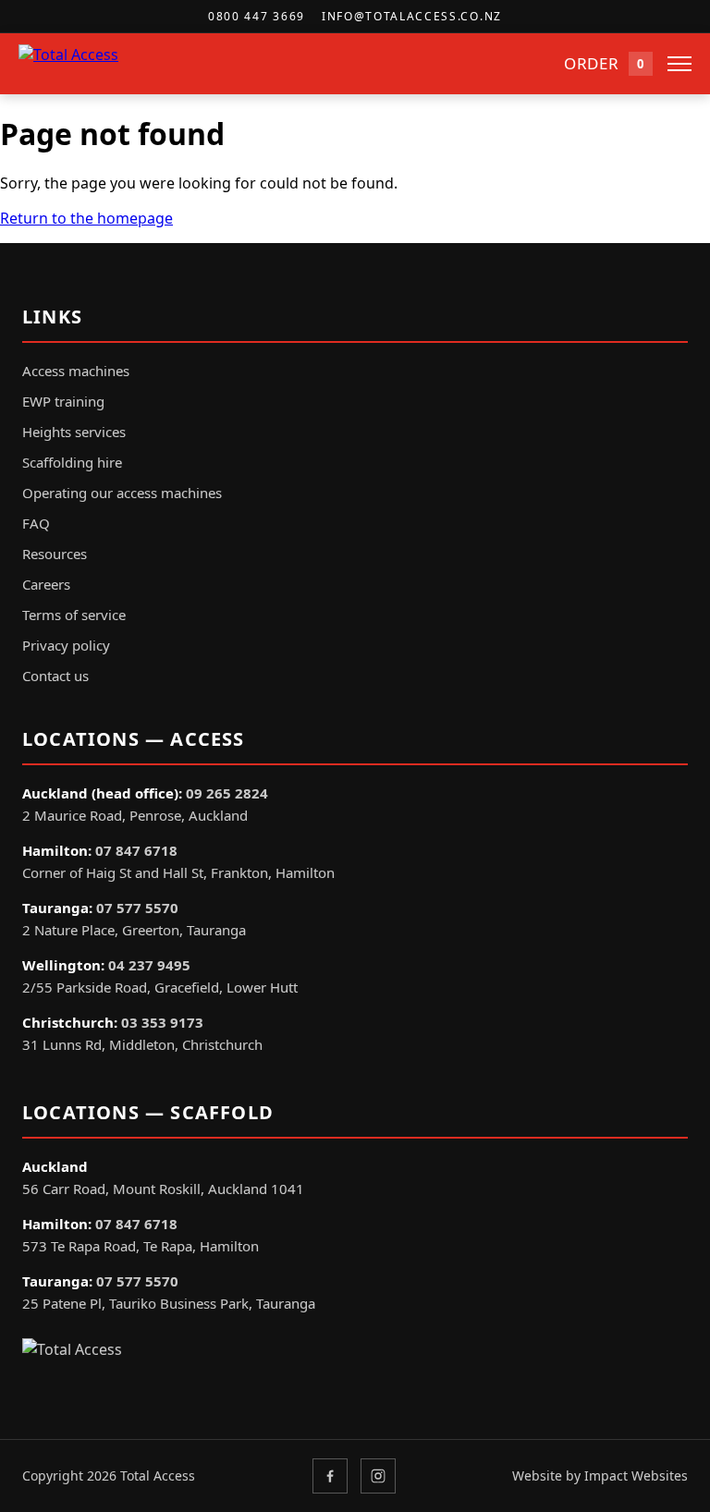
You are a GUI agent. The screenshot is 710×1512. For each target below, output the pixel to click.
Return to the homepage (86, 218)
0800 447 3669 (256, 16)
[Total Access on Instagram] (378, 1476)
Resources (54, 553)
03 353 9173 (162, 1022)
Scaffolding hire (72, 462)
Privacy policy (66, 645)
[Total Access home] (97, 63)
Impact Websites (636, 1475)
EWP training (63, 401)
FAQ (36, 523)
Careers (46, 584)
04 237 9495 (149, 965)
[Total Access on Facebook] (330, 1476)
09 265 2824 (227, 793)
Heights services (74, 431)
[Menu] (679, 64)
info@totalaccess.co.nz (412, 16)
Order (604, 63)
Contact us (55, 675)
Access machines (75, 370)
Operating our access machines (122, 492)
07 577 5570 (137, 907)
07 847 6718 (136, 850)
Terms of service (74, 614)
